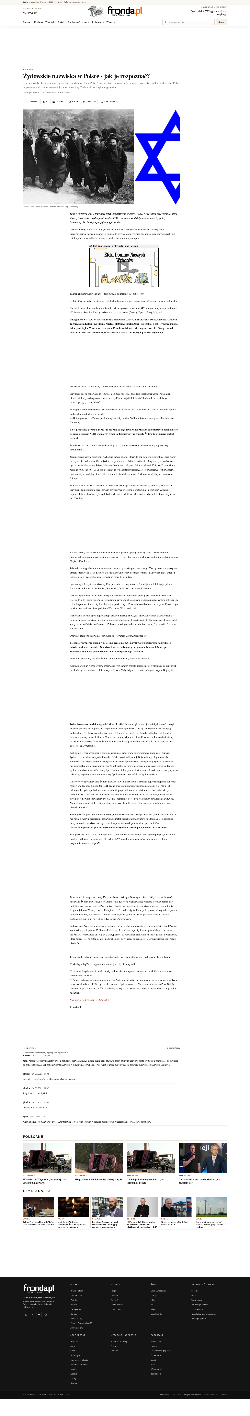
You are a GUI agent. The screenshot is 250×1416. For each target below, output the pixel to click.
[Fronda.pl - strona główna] (43, 1289)
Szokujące (75, 1355)
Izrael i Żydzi (156, 1314)
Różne (154, 1346)
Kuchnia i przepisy (119, 1341)
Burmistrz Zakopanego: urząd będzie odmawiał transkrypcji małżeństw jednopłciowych (105, 1224)
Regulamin (176, 1395)
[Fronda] (125, 11)
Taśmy (73, 1378)
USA (153, 1300)
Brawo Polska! (76, 1291)
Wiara (193, 1295)
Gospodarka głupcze (160, 1350)
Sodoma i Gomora (78, 1364)
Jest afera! (98, 22)
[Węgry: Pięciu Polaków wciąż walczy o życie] (99, 1158)
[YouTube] (39, 1314)
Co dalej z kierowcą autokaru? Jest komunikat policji (145, 1181)
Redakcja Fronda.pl (31, 93)
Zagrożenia (156, 1374)
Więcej (110, 22)
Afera (72, 1346)
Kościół (131, 1219)
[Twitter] (25, 1314)
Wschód (50, 22)
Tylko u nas (156, 1341)
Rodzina (114, 1350)
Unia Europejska (158, 1291)
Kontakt (223, 1395)
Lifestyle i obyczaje (123, 1335)
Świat (61, 22)
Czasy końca (197, 1309)
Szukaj (221, 22)
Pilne (153, 1364)
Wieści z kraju (76, 1318)
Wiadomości (29, 69)
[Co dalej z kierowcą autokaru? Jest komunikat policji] (151, 1158)
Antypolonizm (76, 1328)
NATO (153, 1304)
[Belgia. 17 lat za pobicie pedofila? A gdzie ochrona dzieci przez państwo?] (38, 1207)
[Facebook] (32, 1314)
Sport (153, 1360)
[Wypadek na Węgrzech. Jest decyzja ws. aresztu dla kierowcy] (47, 1158)
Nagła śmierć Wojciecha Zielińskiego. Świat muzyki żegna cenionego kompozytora (72, 1224)
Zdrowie (114, 1346)
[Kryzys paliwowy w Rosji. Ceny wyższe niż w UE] (176, 1207)
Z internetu (156, 1355)
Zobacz (73, 1374)
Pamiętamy (75, 1309)
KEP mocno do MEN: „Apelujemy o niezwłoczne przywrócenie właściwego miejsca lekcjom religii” (142, 1224)
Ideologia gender (198, 1318)
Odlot (72, 1350)
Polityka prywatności (192, 1395)
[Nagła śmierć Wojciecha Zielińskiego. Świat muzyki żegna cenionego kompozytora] (73, 1207)
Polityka (97, 1219)
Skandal (74, 1341)
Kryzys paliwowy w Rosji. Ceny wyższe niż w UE (174, 1223)
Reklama (38, 22)
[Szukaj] (188, 22)
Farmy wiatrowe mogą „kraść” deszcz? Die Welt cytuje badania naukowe (209, 1224)
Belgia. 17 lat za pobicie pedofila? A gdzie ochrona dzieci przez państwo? (38, 1223)
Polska (27, 22)
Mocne (73, 1369)
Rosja (164, 1219)
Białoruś (114, 1300)
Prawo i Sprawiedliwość (81, 1323)
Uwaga (26, 1219)
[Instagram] (45, 1314)
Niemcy (154, 1309)
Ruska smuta (117, 1304)
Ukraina (114, 1295)
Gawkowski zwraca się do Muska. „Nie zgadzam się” (199, 1181)
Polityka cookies (211, 1395)
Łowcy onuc (116, 1309)
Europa (154, 1295)
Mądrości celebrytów (79, 1360)
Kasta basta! (76, 1295)
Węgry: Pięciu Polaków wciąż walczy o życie (98, 1179)
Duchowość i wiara (78, 22)
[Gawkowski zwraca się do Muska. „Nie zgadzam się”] (203, 1158)
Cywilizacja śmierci (199, 1304)
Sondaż (73, 1314)
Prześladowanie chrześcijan (203, 1314)
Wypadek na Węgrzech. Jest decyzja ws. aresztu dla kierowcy (44, 1181)
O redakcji (164, 1395)
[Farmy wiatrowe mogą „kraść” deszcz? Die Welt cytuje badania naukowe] (211, 1207)
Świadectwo (196, 1300)
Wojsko (73, 1304)
